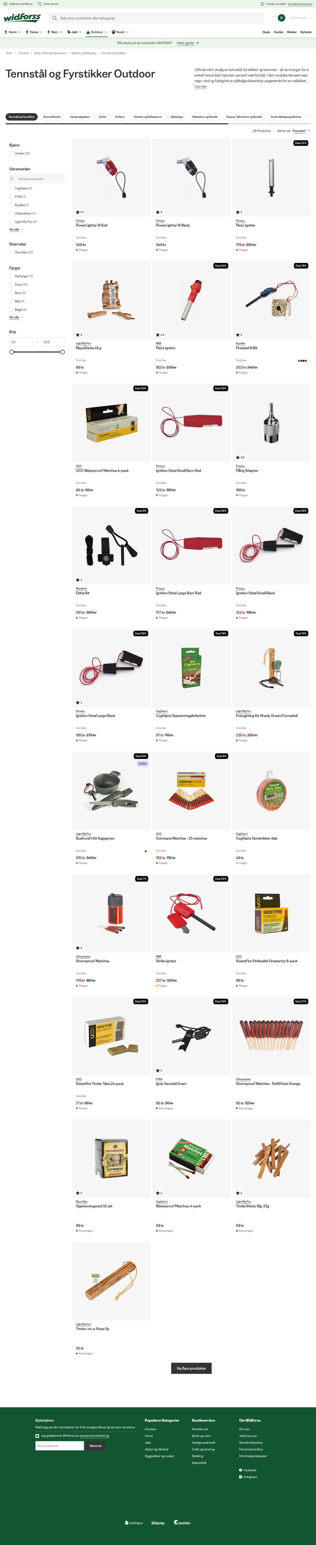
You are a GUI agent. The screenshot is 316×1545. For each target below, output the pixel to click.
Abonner (96, 1446)
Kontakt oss (200, 1429)
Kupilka (240, 343)
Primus (80, 220)
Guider (278, 32)
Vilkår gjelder (186, 43)
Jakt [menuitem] (74, 32)
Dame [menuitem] (34, 32)
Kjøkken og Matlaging (83, 53)
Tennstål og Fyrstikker (113, 53)
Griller (102, 116)
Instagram (250, 1477)
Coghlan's (162, 711)
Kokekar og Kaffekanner (148, 116)
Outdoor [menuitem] (97, 32)
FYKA (159, 1079)
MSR (158, 343)
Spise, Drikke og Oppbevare (50, 53)
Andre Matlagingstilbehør (286, 116)
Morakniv (81, 588)
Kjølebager (177, 116)
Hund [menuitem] (120, 32)
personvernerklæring (94, 1435)
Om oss (244, 1429)
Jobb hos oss (248, 1436)
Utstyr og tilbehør (157, 1449)
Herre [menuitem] (13, 32)
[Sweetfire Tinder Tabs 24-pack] (111, 1036)
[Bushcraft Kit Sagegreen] (111, 791)
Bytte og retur (201, 1436)
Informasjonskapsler (253, 1456)
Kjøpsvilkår (199, 1463)
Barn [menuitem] (55, 32)
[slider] (11, 352)
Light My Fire (83, 343)
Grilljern (120, 116)
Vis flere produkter (191, 1368)
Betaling (197, 1456)
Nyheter (306, 32)
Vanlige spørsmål (203, 1442)
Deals (266, 32)
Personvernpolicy (251, 1449)
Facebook (250, 1470)
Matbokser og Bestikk (205, 116)
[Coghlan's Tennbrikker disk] (271, 791)
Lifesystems (83, 956)
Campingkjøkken (80, 116)
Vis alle (14, 229)
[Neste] (226, 177)
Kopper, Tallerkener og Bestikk (244, 116)
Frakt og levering (203, 1449)
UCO (79, 466)
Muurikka (81, 1201)
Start (9, 53)
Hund (149, 1436)
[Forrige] (157, 177)
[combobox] (302, 131)
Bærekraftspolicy (251, 1442)
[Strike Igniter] (191, 913)
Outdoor (24, 53)
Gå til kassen (299, 18)
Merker (292, 32)
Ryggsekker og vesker (159, 1456)
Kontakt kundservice (300, 4)
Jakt (148, 1442)
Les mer (201, 86)
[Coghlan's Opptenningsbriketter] (191, 668)
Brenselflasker (52, 116)
